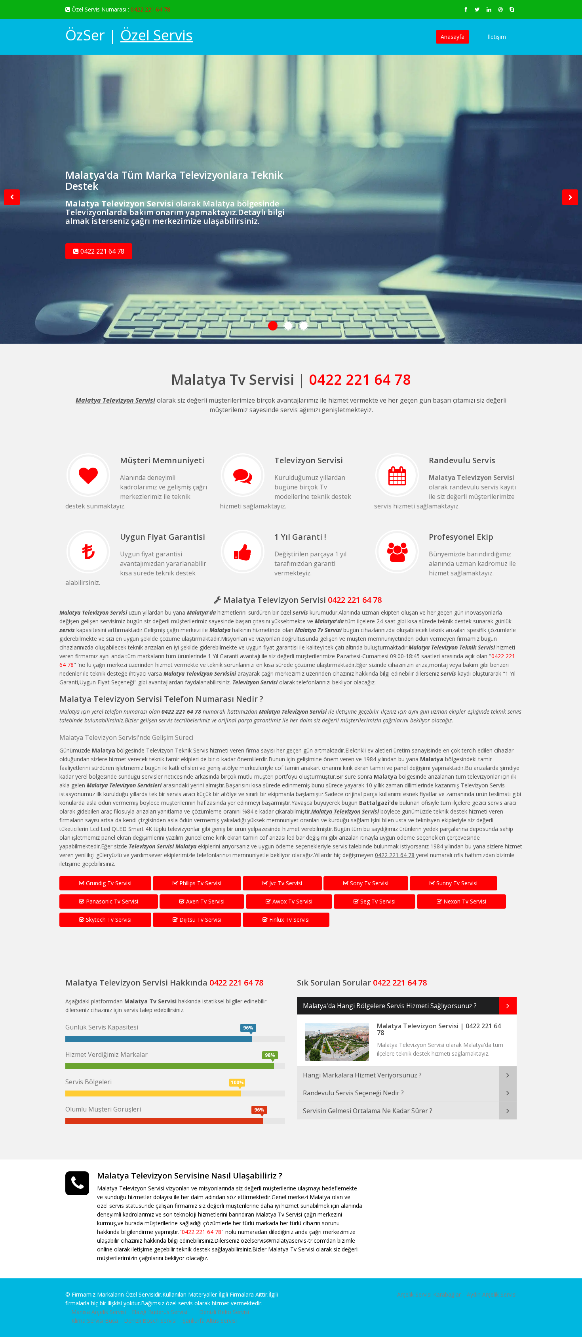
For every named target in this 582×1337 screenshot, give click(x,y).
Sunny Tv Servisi (456, 883)
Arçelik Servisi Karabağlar (429, 1294)
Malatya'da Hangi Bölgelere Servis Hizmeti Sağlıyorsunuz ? (390, 1005)
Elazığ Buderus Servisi (159, 1312)
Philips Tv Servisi (199, 883)
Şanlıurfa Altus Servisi (210, 1320)
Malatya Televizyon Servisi (110, 698)
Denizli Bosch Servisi (150, 1320)
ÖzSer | (129, 35)
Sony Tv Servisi (368, 883)
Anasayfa (452, 36)
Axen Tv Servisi (204, 901)
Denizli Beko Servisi (224, 1312)
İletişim (497, 36)
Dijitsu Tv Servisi (199, 919)
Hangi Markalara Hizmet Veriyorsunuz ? (362, 1075)
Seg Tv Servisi (377, 901)
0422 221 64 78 (150, 9)
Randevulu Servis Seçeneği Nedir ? (353, 1093)
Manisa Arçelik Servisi (98, 1312)
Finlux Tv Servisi (289, 919)
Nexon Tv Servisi (464, 901)
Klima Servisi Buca (94, 1320)
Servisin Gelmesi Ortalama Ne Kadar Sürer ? (367, 1110)
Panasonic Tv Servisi (111, 901)
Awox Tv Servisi (291, 901)
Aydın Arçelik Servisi (492, 1294)
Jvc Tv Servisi (285, 883)
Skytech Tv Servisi (107, 919)
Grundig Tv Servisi (107, 883)
